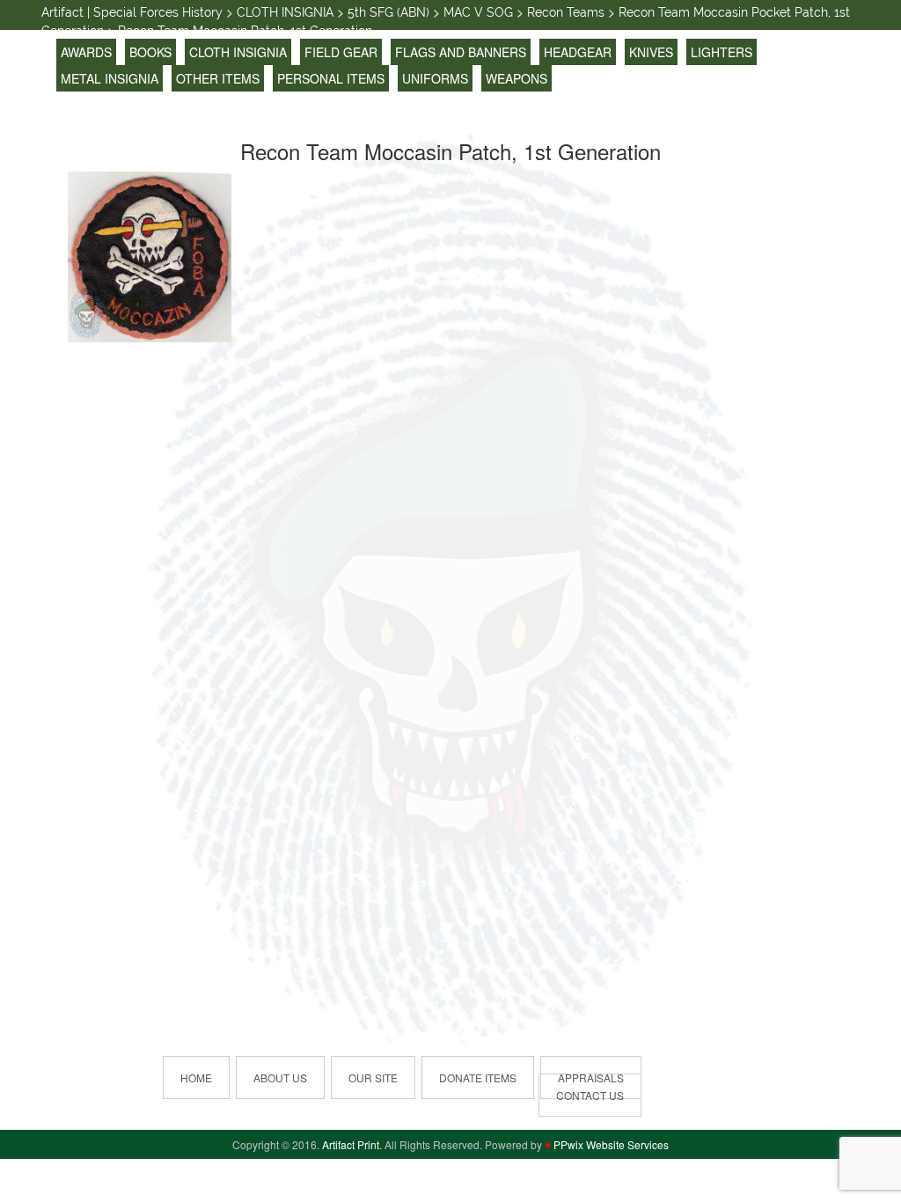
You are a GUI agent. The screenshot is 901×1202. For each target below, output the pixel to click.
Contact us (590, 1095)
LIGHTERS (721, 52)
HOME (196, 1077)
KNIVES (651, 52)
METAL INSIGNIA (109, 78)
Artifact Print (350, 1144)
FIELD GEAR (340, 52)
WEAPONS (516, 78)
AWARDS (86, 52)
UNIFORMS (435, 78)
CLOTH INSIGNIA (238, 52)
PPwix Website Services (611, 1144)
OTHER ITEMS (218, 78)
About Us (280, 1077)
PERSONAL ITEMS (331, 78)
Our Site (373, 1077)
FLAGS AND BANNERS (460, 52)
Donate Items (477, 1077)
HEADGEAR (578, 52)
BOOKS (150, 52)
